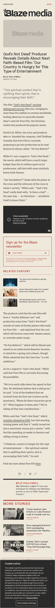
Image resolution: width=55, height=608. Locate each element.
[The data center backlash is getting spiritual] (10, 282)
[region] (27, 584)
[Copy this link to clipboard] (35, 474)
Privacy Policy (30, 258)
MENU (49, 4)
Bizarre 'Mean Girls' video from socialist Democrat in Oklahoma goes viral (34, 291)
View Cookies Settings (26, 603)
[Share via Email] (30, 474)
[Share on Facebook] (19, 474)
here (38, 463)
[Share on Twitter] (25, 474)
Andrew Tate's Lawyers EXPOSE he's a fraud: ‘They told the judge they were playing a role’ (38, 545)
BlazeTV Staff (32, 550)
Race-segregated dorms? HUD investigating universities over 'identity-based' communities (38, 528)
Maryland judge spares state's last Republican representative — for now (33, 301)
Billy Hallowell (12, 77)
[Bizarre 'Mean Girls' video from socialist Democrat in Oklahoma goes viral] (10, 292)
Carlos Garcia (32, 518)
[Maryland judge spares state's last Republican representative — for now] (10, 302)
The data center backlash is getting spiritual (32, 280)
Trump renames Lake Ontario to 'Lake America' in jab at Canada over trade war (39, 512)
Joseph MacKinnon (34, 534)
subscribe (8, 4)
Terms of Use (43, 258)
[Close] (51, 564)
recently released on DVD (16, 420)
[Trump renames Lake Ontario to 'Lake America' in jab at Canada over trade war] (13, 513)
